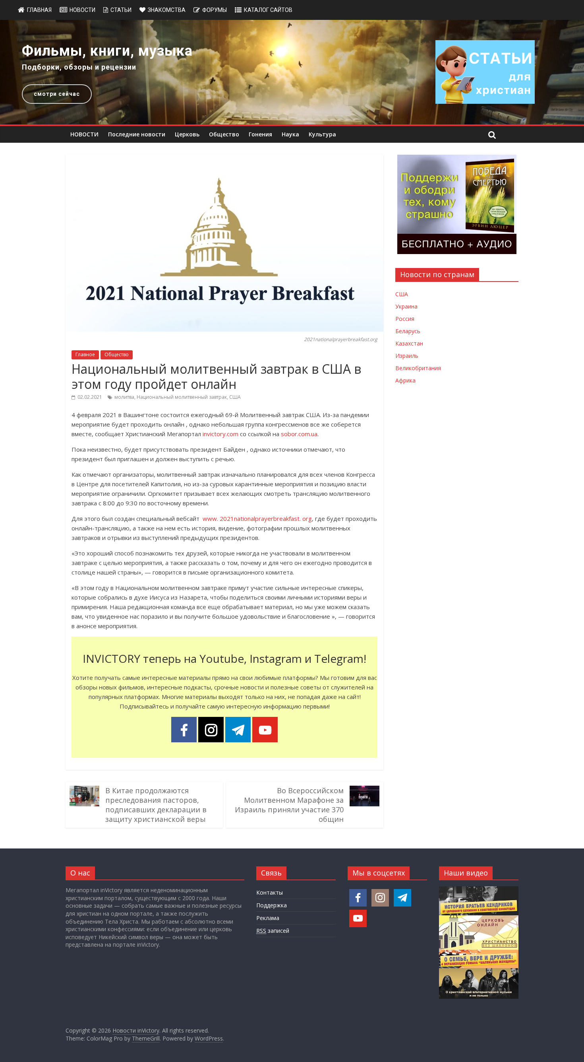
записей (272, 930)
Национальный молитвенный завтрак (182, 397)
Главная (39, 10)
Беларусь (407, 331)
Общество (224, 134)
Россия (404, 318)
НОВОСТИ (84, 134)
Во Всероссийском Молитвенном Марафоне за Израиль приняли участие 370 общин (289, 805)
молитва (124, 397)
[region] (292, 72)
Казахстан (409, 343)
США (235, 397)
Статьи (120, 10)
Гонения (260, 134)
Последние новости (136, 134)
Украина (406, 306)
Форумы (214, 10)
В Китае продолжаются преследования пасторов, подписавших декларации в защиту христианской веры (156, 805)
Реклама (267, 918)
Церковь (187, 134)
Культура (322, 134)
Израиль (406, 355)
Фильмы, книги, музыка (107, 51)
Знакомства (167, 10)
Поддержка (271, 905)
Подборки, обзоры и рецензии (79, 67)
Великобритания (418, 368)
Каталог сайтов (268, 10)
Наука (290, 134)
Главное (85, 354)
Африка (405, 380)
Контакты (269, 892)
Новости (82, 10)
